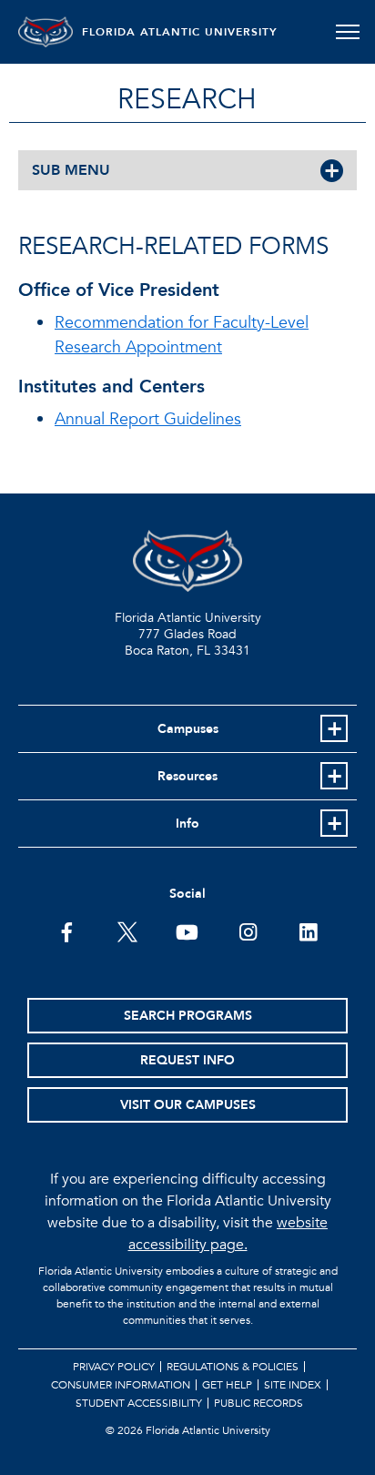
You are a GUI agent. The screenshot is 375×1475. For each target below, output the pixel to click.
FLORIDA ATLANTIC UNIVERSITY (180, 32)
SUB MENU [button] (71, 170)
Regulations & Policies (233, 1366)
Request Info (187, 1060)
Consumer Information (120, 1385)
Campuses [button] (187, 729)
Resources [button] (187, 776)
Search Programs (188, 1015)
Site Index (292, 1385)
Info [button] (187, 823)
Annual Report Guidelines (148, 419)
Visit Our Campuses (188, 1105)
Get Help (227, 1385)
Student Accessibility (139, 1403)
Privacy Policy (114, 1366)
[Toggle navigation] (347, 32)
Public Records (258, 1403)
